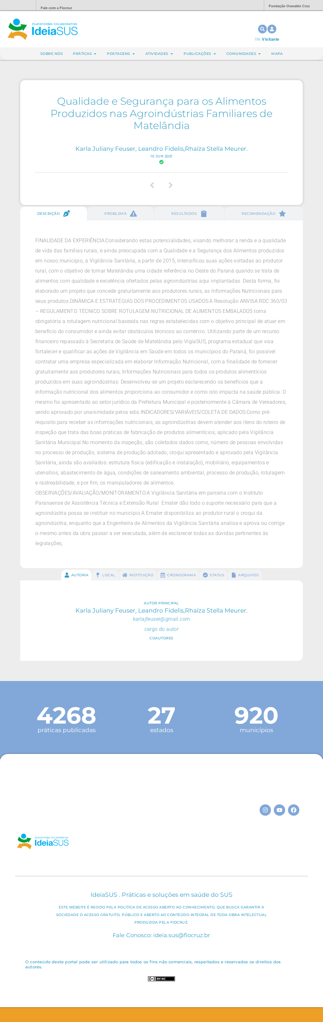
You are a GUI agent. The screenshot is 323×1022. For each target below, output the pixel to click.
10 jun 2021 (161, 156)
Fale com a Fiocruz (56, 8)
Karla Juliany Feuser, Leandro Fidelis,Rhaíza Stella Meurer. (161, 148)
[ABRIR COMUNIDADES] (259, 54)
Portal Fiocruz (16, 5)
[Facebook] (293, 810)
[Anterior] (154, 185)
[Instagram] (265, 810)
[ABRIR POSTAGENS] (133, 54)
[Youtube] (279, 810)
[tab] (53, 213)
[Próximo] (169, 185)
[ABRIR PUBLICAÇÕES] (214, 54)
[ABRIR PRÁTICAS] (95, 54)
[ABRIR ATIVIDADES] (171, 54)
